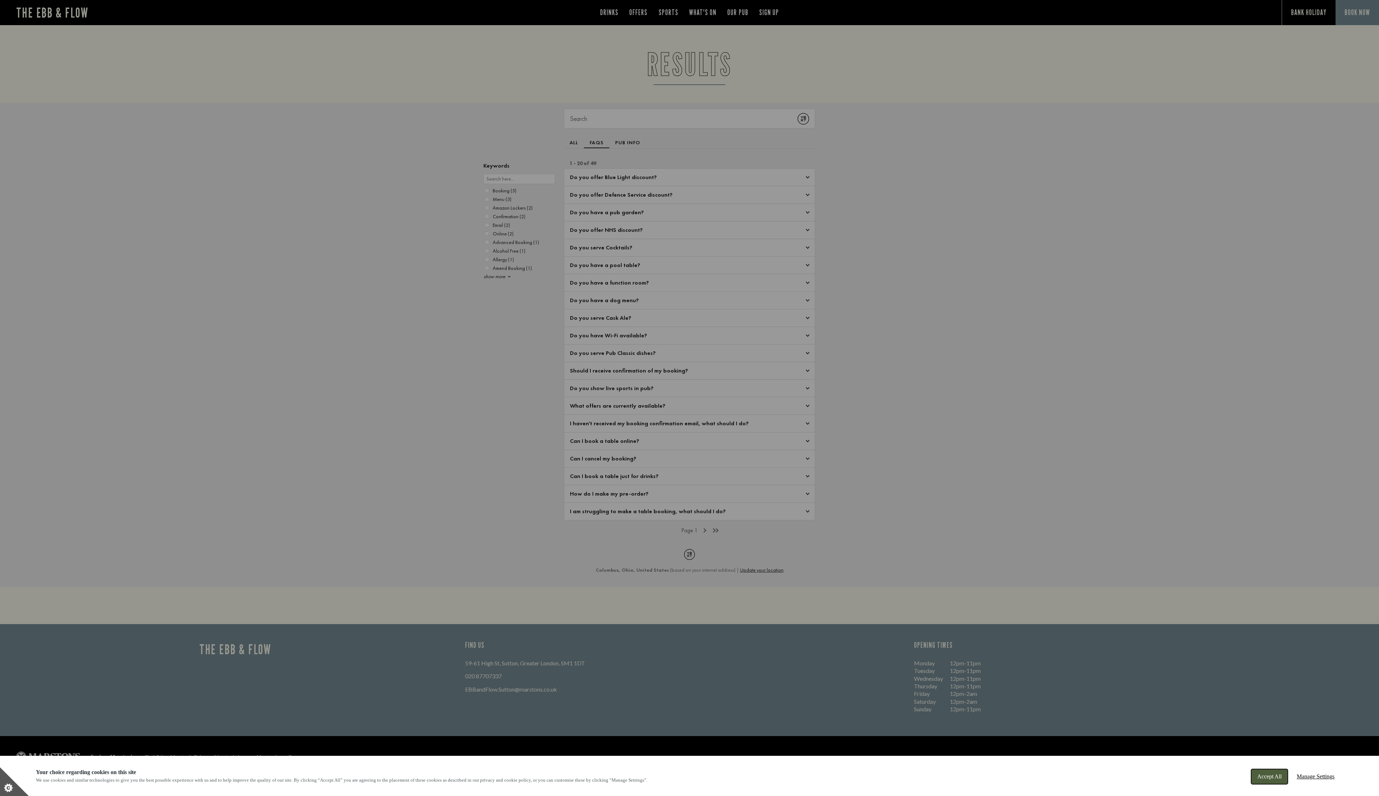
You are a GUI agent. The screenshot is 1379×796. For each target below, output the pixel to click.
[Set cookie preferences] (14, 781)
